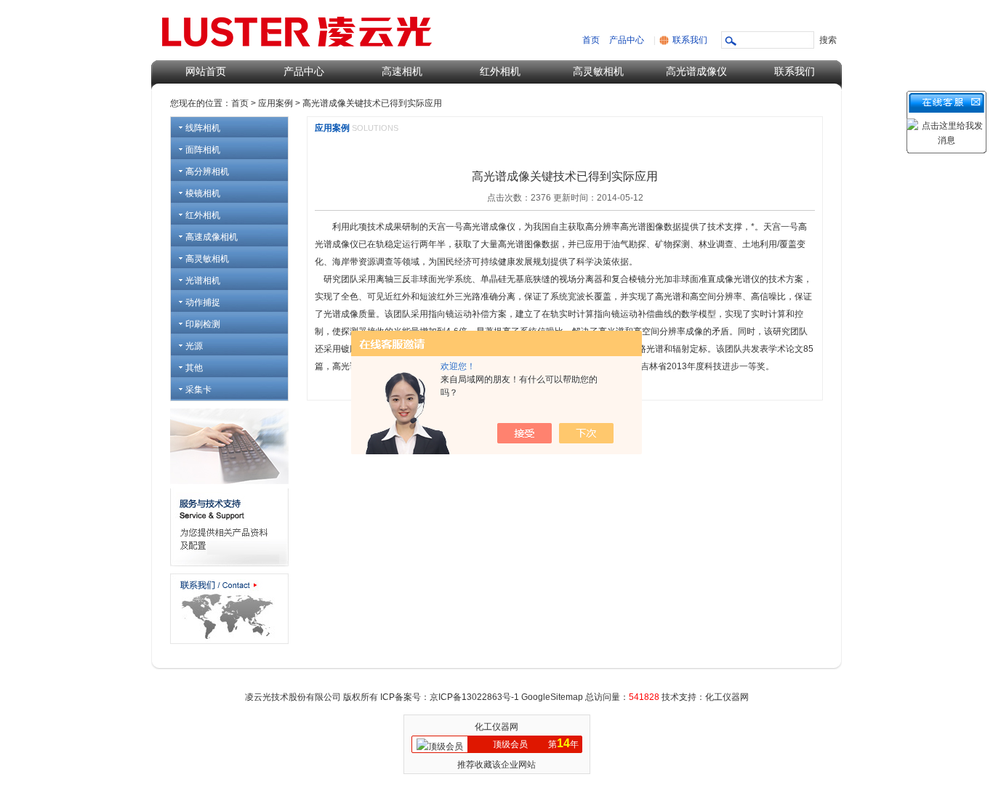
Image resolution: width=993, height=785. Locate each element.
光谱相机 (202, 280)
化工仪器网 (496, 727)
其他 (194, 368)
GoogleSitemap (552, 697)
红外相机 (500, 71)
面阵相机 (202, 150)
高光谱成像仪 (696, 71)
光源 (194, 346)
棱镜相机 (202, 193)
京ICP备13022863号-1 (475, 697)
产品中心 (626, 40)
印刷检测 (202, 324)
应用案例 (275, 103)
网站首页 (205, 71)
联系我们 (689, 40)
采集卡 (198, 390)
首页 (591, 40)
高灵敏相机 (598, 71)
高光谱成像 (485, 227)
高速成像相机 (211, 237)
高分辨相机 (207, 171)
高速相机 (402, 71)
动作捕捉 (202, 302)
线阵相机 (202, 128)
